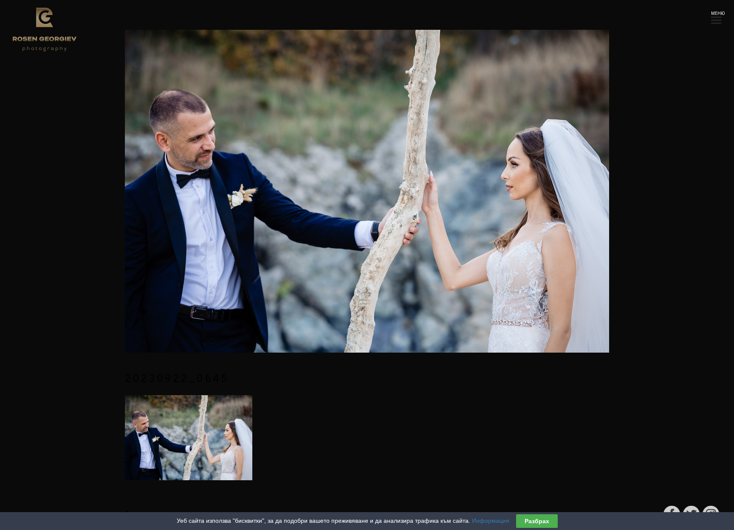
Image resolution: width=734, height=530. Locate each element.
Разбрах (537, 521)
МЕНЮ (716, 13)
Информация (490, 520)
